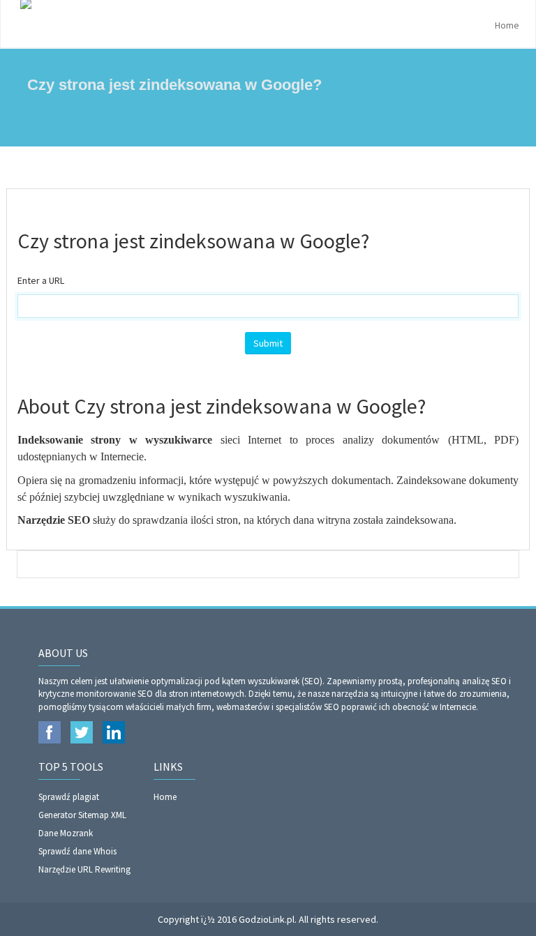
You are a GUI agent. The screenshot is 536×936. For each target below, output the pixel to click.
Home (507, 25)
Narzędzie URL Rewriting (84, 869)
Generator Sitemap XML (82, 815)
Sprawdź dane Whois (77, 851)
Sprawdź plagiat (68, 797)
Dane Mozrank (65, 833)
